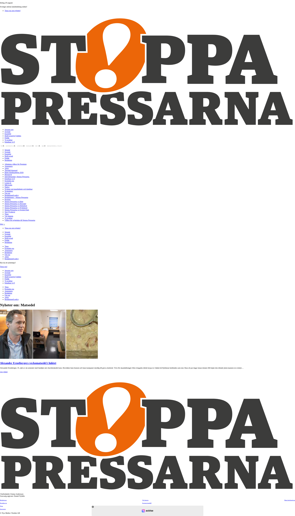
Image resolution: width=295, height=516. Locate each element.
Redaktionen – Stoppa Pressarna (16, 197)
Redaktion (30, 146)
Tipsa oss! (3, 267)
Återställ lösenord (11, 170)
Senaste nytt (9, 130)
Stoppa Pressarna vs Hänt (14, 202)
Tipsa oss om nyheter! (13, 11)
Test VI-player (10, 212)
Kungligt (8, 134)
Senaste (7, 150)
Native (7, 187)
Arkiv (44, 146)
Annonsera (21, 146)
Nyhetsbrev (9, 191)
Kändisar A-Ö (10, 142)
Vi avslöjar (8, 140)
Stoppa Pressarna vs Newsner (15, 204)
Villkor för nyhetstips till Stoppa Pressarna (20, 220)
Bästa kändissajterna (289, 500)
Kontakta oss (10, 146)
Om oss (37, 146)
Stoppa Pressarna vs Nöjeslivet (16, 206)
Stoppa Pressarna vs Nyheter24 (16, 208)
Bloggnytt (8, 175)
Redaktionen (3, 500)
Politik (7, 138)
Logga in (8, 183)
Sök (1, 224)
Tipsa (2, 146)
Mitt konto (8, 185)
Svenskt (7, 132)
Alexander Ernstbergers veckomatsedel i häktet (28, 363)
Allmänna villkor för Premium (16, 164)
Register (8, 199)
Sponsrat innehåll (146, 503)
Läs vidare (4, 372)
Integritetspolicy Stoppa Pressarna (17, 177)
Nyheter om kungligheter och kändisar (18, 189)
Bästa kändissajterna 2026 (14, 172)
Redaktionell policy (54, 146)
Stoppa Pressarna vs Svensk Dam (17, 210)
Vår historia (9, 216)
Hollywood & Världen (13, 136)
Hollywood (9, 156)
